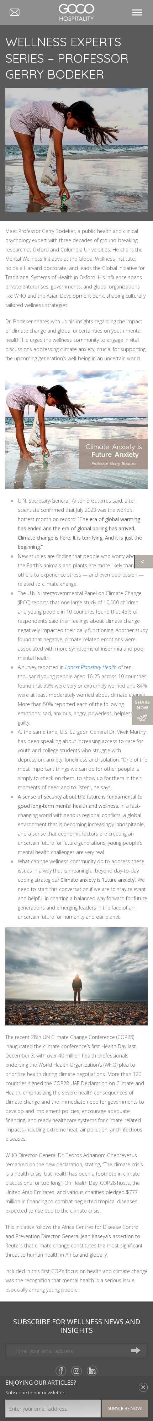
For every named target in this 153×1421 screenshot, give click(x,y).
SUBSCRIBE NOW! (125, 1408)
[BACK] (144, 562)
